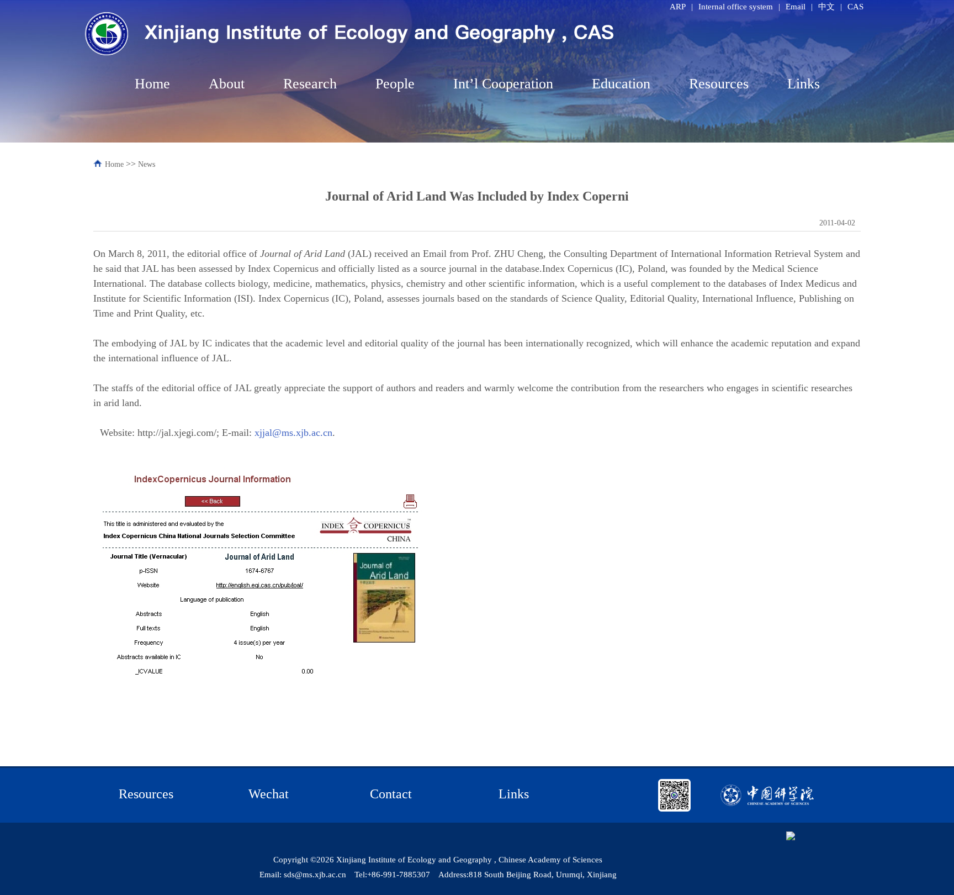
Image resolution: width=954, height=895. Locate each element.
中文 (826, 6)
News (146, 164)
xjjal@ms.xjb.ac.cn (293, 432)
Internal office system (735, 6)
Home (152, 84)
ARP (678, 6)
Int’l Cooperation (503, 84)
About (227, 84)
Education (621, 84)
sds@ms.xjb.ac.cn (315, 874)
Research (310, 84)
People (395, 84)
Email (795, 6)
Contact (391, 794)
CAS (855, 6)
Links (803, 84)
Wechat (268, 794)
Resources (719, 84)
